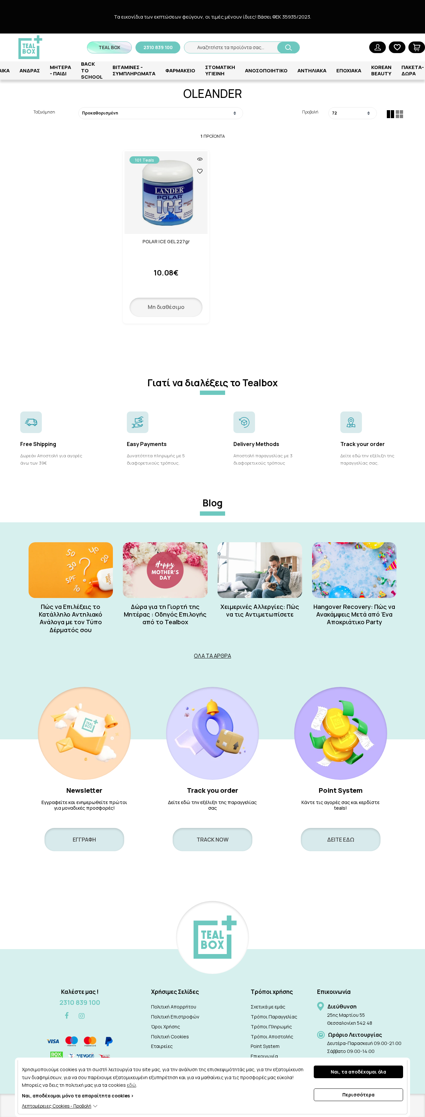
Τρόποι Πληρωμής (271, 1026)
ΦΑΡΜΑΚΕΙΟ (180, 70)
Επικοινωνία (264, 1056)
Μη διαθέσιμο (166, 307)
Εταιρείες (162, 1046)
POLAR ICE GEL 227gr (166, 242)
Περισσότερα (358, 1094)
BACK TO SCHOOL (92, 70)
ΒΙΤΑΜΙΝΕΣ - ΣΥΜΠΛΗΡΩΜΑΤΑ (134, 70)
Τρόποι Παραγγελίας (274, 1016)
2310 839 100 (79, 1002)
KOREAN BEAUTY (381, 70)
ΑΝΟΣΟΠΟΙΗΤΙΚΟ (266, 70)
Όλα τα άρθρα (212, 655)
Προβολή (310, 112)
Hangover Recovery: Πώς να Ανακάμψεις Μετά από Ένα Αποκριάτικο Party (354, 614)
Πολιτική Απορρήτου (173, 1007)
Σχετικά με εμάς (268, 1007)
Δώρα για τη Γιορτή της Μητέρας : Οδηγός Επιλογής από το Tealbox (165, 614)
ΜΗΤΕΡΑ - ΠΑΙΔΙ (60, 70)
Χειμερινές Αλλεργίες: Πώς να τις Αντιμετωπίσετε (259, 610)
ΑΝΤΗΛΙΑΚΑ (312, 70)
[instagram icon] (82, 1016)
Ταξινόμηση (44, 112)
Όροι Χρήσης (165, 1026)
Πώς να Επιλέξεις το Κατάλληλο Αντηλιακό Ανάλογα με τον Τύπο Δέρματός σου (70, 618)
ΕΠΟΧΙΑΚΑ (348, 70)
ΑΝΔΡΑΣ (30, 70)
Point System (265, 1046)
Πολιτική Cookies (170, 1036)
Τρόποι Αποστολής (272, 1036)
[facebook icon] (67, 1015)
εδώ (131, 1085)
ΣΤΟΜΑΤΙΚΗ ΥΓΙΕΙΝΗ (220, 70)
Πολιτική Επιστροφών (175, 1016)
